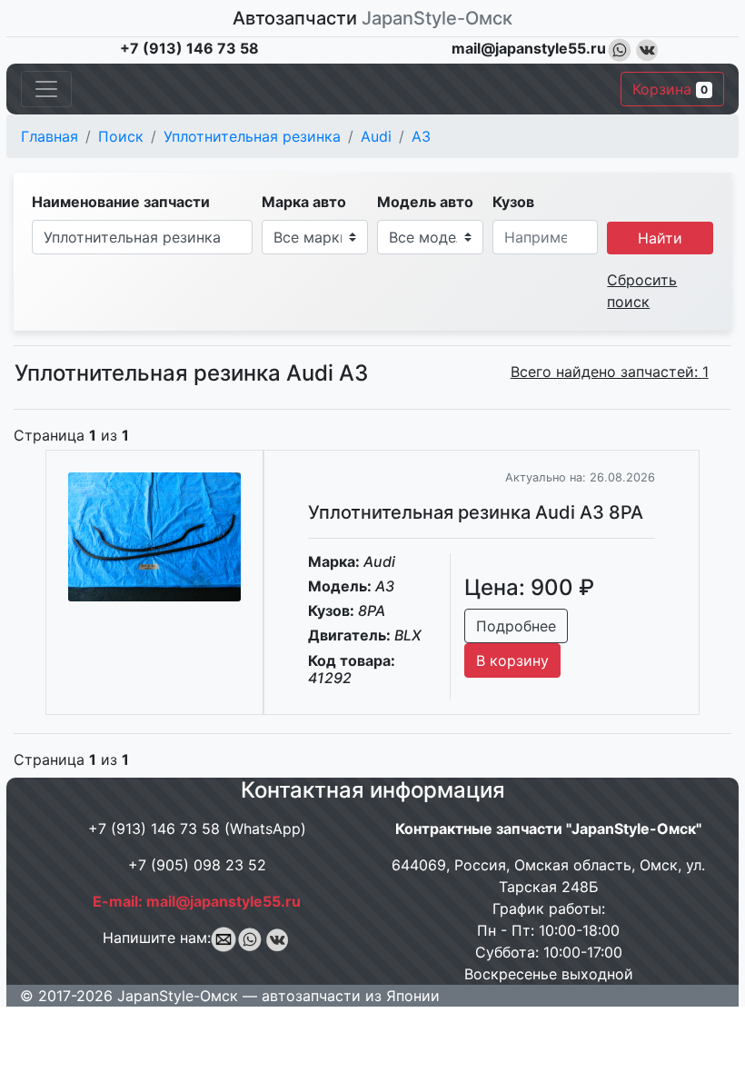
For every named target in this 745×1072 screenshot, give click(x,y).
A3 (421, 136)
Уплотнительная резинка (252, 136)
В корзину (512, 660)
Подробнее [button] (516, 626)
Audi (376, 136)
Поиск (121, 136)
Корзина (670, 89)
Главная (49, 136)
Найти (660, 238)
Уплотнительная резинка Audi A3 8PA (475, 512)
